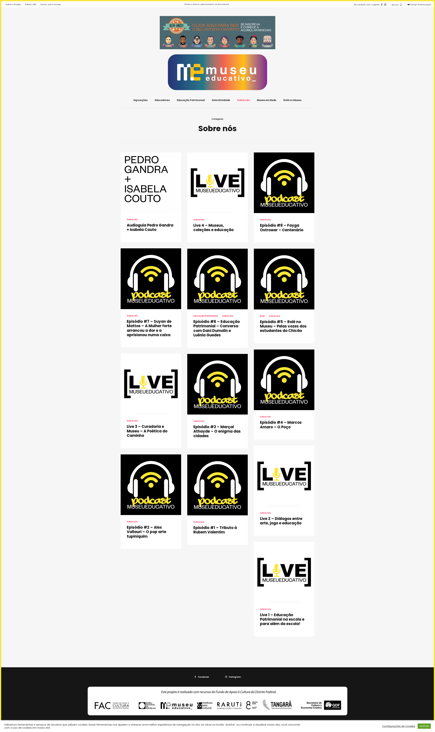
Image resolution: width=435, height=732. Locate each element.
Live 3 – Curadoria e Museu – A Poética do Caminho (147, 431)
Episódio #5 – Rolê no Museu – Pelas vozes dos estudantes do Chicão (283, 326)
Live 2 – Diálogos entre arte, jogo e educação (281, 521)
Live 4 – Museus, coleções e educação (213, 227)
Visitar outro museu (50, 4)
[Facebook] (381, 5)
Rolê (262, 316)
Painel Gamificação (420, 5)
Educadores (162, 100)
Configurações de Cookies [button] (398, 726)
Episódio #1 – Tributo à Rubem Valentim (215, 530)
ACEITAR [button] (424, 726)
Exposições (141, 100)
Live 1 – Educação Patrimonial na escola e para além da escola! (282, 619)
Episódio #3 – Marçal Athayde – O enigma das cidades (217, 431)
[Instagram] (385, 5)
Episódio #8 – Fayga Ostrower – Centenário (281, 227)
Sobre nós (243, 100)
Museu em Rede (266, 100)
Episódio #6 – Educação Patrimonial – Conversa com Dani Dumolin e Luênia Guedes (216, 328)
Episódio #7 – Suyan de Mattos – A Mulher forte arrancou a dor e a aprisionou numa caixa (149, 328)
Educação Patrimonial (191, 100)
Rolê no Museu (292, 100)
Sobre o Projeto (13, 4)
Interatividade (221, 100)
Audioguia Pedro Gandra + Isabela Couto (150, 227)
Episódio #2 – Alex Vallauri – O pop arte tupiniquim (146, 532)
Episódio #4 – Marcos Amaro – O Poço (281, 425)
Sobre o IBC (31, 4)
